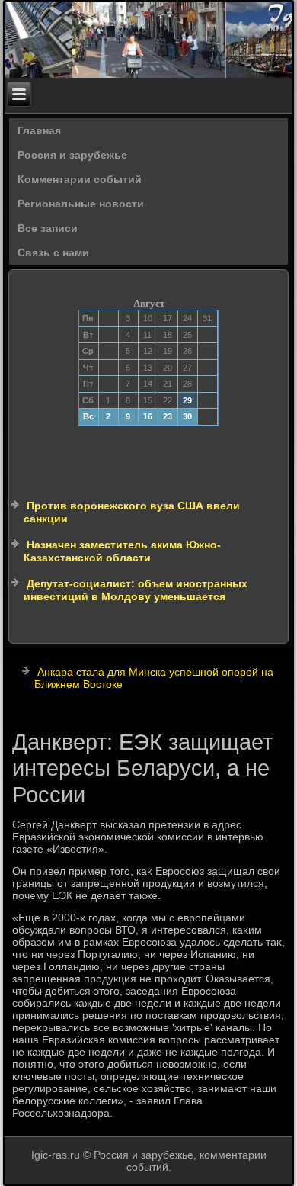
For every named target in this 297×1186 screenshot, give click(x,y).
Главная (39, 130)
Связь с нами (53, 252)
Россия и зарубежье (72, 155)
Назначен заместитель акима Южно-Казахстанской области (122, 551)
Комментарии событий (80, 179)
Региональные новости (81, 204)
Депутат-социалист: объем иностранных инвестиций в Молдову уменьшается (136, 590)
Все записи (48, 228)
